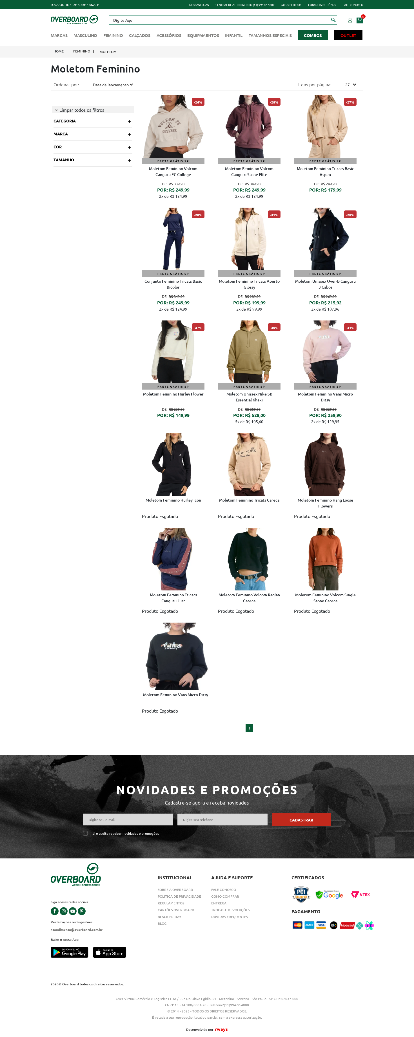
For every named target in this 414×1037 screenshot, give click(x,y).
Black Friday (169, 916)
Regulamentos (171, 903)
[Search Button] (333, 19)
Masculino (85, 35)
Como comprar (225, 896)
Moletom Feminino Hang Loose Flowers (325, 503)
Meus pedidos (291, 5)
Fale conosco (353, 5)
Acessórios (169, 35)
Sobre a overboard (175, 889)
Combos (313, 35)
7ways (221, 1029)
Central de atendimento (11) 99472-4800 (245, 5)
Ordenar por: (66, 84)
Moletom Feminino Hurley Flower (173, 394)
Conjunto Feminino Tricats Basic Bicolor (173, 284)
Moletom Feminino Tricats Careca (249, 500)
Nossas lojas (199, 5)
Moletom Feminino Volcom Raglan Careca (249, 597)
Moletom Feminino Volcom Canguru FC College (173, 171)
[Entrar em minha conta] (350, 19)
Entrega (218, 903)
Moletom (108, 51)
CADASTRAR (301, 819)
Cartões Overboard (176, 910)
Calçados (139, 35)
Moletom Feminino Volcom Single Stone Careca (325, 597)
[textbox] (223, 20)
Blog (162, 923)
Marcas (59, 35)
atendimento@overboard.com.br (77, 929)
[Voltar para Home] (74, 19)
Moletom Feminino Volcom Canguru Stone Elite (249, 171)
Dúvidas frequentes (229, 916)
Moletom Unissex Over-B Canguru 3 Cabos (325, 284)
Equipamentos (203, 35)
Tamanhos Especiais (270, 35)
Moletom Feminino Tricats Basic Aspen (325, 171)
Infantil (233, 35)
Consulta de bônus (322, 5)
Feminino (113, 35)
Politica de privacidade (179, 896)
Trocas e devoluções (230, 910)
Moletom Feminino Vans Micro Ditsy (325, 397)
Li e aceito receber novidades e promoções (126, 833)
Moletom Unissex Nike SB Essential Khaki (249, 397)
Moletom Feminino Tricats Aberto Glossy (249, 284)
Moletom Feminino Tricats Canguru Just (173, 597)
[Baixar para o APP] (72, 953)
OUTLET (348, 35)
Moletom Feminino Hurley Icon (173, 500)
